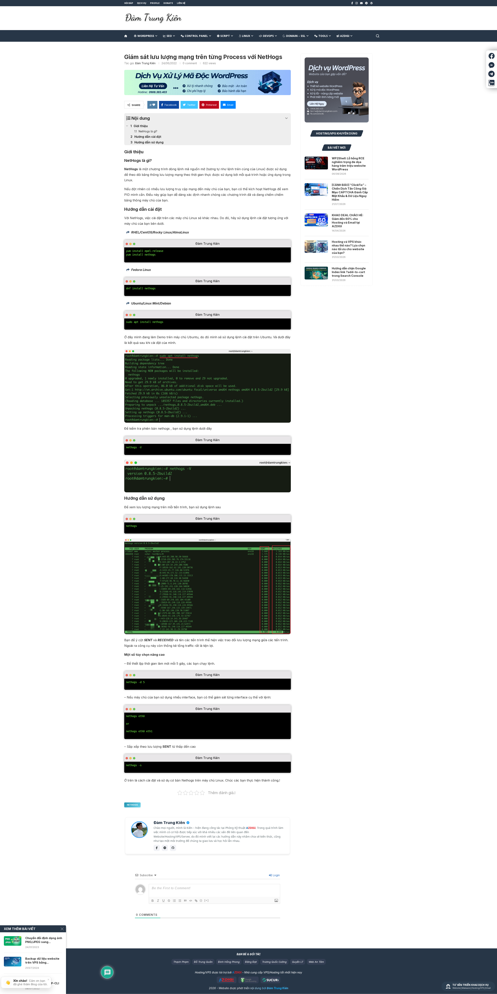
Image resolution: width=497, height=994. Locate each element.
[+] (206, 900)
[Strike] (169, 900)
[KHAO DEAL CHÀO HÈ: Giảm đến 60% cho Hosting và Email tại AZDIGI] (316, 219)
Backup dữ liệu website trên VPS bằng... (42, 960)
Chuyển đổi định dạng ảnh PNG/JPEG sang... (43, 940)
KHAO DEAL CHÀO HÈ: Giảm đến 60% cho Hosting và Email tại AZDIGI (347, 220)
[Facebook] (352, 3)
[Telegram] (366, 3)
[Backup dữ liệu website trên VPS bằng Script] (12, 961)
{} (201, 900)
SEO (169, 36)
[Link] (196, 900)
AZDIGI (344, 36)
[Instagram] (356, 3)
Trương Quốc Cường (274, 961)
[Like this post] (153, 105)
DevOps (268, 36)
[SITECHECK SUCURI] (271, 980)
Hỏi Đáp (128, 3)
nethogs (132, 804)
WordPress (145, 36)
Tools (323, 36)
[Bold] (152, 900)
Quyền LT (297, 961)
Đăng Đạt (251, 961)
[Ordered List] (174, 900)
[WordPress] (371, 3)
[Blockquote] (185, 900)
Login (276, 875)
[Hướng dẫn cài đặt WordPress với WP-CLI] (12, 982)
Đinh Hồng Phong (229, 961)
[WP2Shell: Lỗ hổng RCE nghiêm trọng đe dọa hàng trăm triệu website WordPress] (316, 163)
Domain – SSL (295, 36)
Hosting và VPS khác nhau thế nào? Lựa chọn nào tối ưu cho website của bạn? (348, 247)
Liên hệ (181, 3)
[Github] (173, 848)
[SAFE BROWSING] (248, 980)
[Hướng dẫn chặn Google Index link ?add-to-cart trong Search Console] (316, 273)
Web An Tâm (316, 961)
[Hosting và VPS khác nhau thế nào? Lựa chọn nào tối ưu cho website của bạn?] (316, 246)
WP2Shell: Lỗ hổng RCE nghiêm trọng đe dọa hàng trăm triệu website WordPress (349, 164)
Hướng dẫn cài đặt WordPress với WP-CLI (42, 981)
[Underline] (163, 900)
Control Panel (196, 36)
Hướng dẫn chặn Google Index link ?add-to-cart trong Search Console (349, 272)
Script (225, 36)
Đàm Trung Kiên (145, 63)
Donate (168, 3)
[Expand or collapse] (286, 118)
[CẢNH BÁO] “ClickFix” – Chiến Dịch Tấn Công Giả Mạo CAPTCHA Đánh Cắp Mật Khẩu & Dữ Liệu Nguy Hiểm (350, 192)
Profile (155, 3)
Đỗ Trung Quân (203, 961)
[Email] (361, 3)
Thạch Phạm (181, 961)
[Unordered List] (179, 900)
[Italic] (158, 900)
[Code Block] (190, 900)
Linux (246, 36)
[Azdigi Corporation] (227, 980)
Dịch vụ (141, 3)
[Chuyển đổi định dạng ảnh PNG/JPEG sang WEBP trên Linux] (12, 941)
